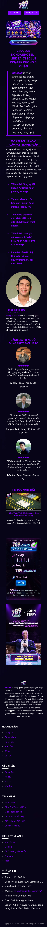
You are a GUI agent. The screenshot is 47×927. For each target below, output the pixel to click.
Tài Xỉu (8, 781)
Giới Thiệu (10, 802)
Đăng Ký (9, 732)
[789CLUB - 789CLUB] (23, 4)
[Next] (41, 511)
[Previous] (6, 511)
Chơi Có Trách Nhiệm (15, 807)
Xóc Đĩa (8, 786)
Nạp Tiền (9, 742)
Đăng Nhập (10, 737)
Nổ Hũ (8, 776)
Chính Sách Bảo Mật (15, 816)
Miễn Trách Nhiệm (13, 811)
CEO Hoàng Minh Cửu (15, 851)
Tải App (8, 751)
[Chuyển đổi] (8, 184)
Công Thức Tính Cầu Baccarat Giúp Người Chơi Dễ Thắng (23, 514)
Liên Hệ (8, 846)
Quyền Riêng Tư (12, 825)
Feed (7, 860)
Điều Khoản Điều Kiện (15, 821)
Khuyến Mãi (10, 842)
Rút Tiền (9, 746)
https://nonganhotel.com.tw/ (28, 891)
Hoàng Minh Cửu (13, 316)
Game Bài (9, 772)
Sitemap (9, 856)
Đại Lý (8, 755)
